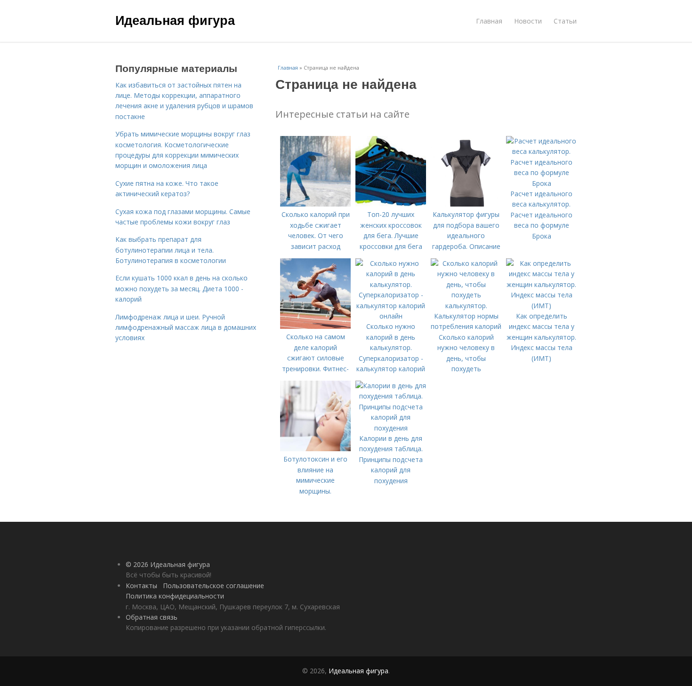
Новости (528, 20)
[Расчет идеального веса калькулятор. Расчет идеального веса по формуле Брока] (541, 183)
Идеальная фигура (175, 20)
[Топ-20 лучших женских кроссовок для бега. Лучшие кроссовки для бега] (390, 203)
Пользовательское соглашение (213, 585)
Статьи (565, 20)
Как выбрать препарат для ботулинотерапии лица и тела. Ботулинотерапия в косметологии (170, 250)
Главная (489, 20)
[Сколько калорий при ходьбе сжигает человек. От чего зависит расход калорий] (315, 203)
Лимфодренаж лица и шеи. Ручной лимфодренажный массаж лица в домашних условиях (185, 327)
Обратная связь (151, 617)
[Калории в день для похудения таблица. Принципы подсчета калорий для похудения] (390, 427)
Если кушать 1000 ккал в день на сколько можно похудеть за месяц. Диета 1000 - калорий (181, 288)
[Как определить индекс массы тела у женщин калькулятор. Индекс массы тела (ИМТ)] (541, 305)
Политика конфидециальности (175, 595)
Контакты (141, 585)
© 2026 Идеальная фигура (168, 564)
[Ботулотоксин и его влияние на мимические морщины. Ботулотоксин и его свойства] (315, 448)
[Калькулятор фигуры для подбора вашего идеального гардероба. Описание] (466, 203)
